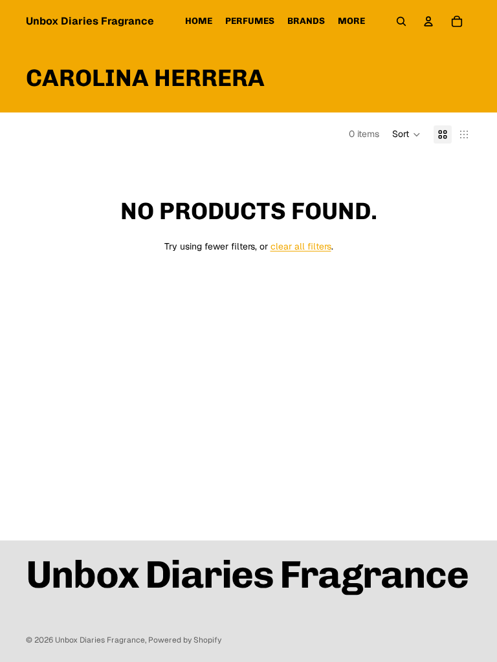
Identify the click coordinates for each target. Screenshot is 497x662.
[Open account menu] (428, 21)
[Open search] (401, 21)
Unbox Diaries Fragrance (100, 640)
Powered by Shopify (184, 640)
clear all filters (301, 246)
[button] (406, 134)
